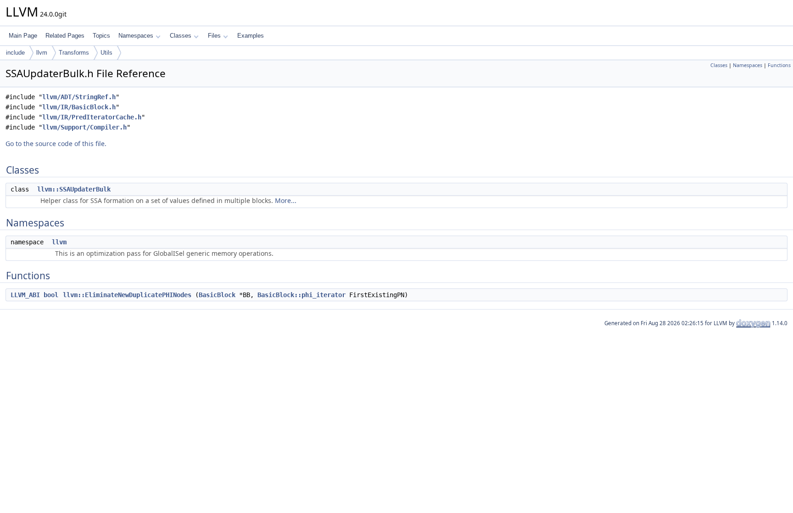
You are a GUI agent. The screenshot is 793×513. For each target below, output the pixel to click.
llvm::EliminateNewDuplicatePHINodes (127, 295)
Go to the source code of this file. (56, 143)
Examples (250, 35)
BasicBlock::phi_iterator (301, 295)
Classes (180, 35)
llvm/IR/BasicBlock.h (79, 107)
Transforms (74, 52)
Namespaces (135, 35)
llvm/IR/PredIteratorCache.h (91, 117)
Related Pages (64, 35)
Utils (106, 52)
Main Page (23, 35)
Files (214, 35)
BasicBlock (217, 295)
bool (51, 295)
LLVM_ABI (25, 295)
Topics (101, 35)
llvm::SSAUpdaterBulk (74, 189)
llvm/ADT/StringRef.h (79, 97)
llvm (41, 52)
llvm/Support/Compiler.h (84, 127)
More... (285, 200)
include (15, 52)
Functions (779, 65)
